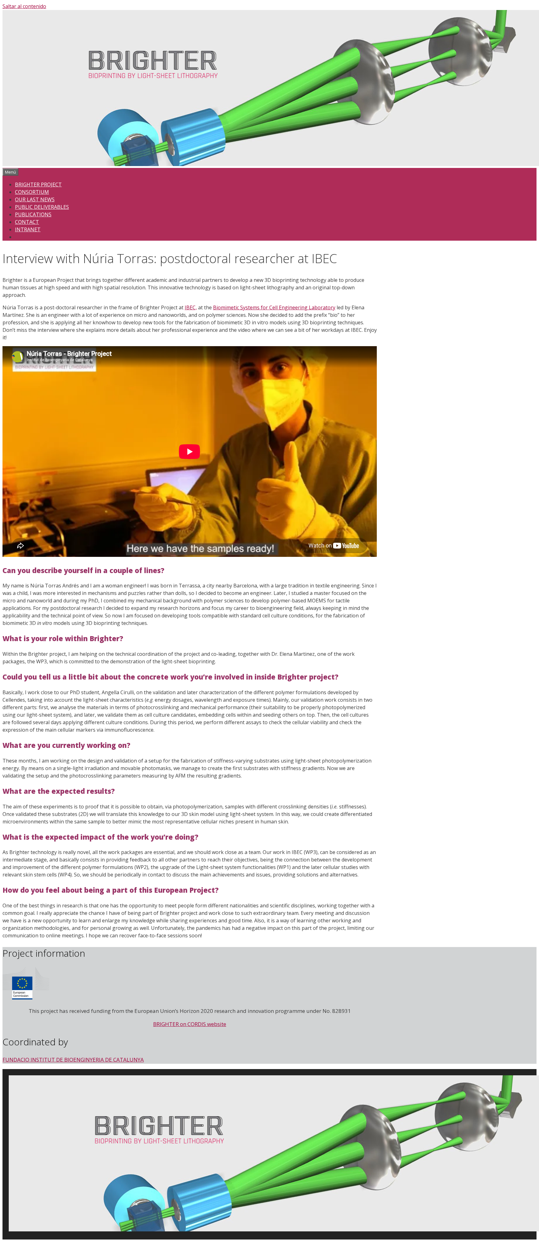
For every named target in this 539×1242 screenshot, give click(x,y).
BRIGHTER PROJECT (38, 184)
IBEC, (191, 307)
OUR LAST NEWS (35, 199)
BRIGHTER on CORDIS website (189, 1024)
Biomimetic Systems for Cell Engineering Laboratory (274, 307)
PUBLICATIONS (33, 214)
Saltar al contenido (24, 6)
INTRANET (28, 229)
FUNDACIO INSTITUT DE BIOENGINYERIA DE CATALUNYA (73, 1059)
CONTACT (27, 221)
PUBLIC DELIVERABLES (42, 207)
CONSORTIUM (32, 192)
